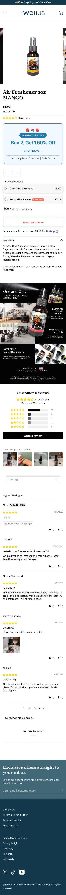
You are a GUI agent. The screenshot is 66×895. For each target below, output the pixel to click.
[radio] (6, 188)
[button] (10, 118)
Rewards (7, 853)
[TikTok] (13, 872)
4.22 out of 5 (42, 399)
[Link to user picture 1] (11, 645)
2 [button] (29, 708)
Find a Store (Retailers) (15, 837)
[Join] (60, 790)
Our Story (8, 848)
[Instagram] (5, 872)
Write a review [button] (33, 436)
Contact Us (9, 809)
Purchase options (13, 181)
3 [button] (35, 708)
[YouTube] (22, 872)
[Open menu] (8, 13)
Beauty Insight (10, 843)
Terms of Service (12, 820)
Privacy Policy (10, 825)
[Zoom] (11, 78)
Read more (9, 269)
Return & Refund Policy (15, 814)
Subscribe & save (26, 199)
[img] (10, 512)
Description (8, 240)
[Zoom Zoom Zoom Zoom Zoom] (33, 56)
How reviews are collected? (18, 717)
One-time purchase (21, 188)
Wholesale (8, 859)
